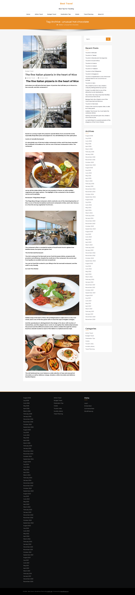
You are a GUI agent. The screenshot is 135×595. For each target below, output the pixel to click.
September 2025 (90, 165)
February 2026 (89, 151)
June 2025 (88, 173)
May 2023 (88, 239)
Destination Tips (66, 14)
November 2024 (90, 191)
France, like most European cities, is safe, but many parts (97, 107)
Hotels (77, 14)
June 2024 (88, 205)
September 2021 (90, 293)
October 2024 (89, 194)
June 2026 (88, 141)
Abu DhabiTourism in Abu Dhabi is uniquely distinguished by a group (95, 86)
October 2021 (89, 290)
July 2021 (88, 298)
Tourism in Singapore (91, 74)
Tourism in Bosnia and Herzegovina (96, 58)
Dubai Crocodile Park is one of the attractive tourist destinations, (95, 91)
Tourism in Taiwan (90, 55)
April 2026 (88, 146)
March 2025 (88, 181)
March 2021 (88, 308)
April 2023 (88, 242)
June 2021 (88, 300)
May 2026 (88, 143)
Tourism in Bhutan (91, 52)
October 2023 (89, 226)
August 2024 (89, 199)
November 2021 (90, 287)
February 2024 (89, 215)
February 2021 (89, 311)
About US (101, 14)
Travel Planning (88, 14)
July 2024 (88, 202)
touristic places (89, 346)
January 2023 (89, 250)
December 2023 (90, 221)
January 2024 (89, 218)
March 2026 (88, 149)
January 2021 (89, 314)
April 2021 (88, 306)
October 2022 (89, 258)
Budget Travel (51, 14)
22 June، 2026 (44, 78)
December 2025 (90, 157)
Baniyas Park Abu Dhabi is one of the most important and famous (96, 100)
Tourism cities (89, 343)
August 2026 (89, 135)
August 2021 (89, 295)
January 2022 (89, 282)
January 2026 (89, 154)
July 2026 (88, 138)
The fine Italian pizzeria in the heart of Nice (51, 74)
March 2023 (88, 245)
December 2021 (90, 285)
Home (28, 14)
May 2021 (88, 303)
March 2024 (89, 213)
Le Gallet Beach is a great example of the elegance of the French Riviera (97, 121)
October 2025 (89, 162)
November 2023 (90, 223)
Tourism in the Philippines (93, 71)
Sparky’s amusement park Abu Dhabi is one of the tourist (97, 116)
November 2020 (90, 319)
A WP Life (49, 591)
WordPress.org (88, 411)
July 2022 (88, 266)
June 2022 (88, 269)
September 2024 (90, 197)
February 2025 (89, 183)
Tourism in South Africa (92, 60)
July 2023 (88, 234)
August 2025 (89, 167)
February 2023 (89, 247)
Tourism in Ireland (91, 66)
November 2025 (90, 159)
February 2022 (89, 279)
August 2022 (89, 263)
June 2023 (88, 237)
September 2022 (90, 261)
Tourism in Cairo (90, 83)
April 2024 (88, 210)
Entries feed (87, 406)
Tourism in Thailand (91, 68)
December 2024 (90, 189)
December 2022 (90, 253)
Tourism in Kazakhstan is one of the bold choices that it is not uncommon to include (97, 78)
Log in (86, 403)
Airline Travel (39, 14)
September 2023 (90, 229)
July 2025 (88, 170)
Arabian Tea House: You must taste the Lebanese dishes (97, 112)
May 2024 (88, 207)
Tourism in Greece (91, 63)
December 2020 (90, 316)
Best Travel (66, 3)
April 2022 (88, 274)
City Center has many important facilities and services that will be (97, 95)
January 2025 (89, 186)
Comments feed (89, 408)
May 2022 (88, 271)
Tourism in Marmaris (91, 104)
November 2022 (90, 255)
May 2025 (88, 175)
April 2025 (88, 178)
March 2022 (88, 277)
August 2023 (89, 231)
